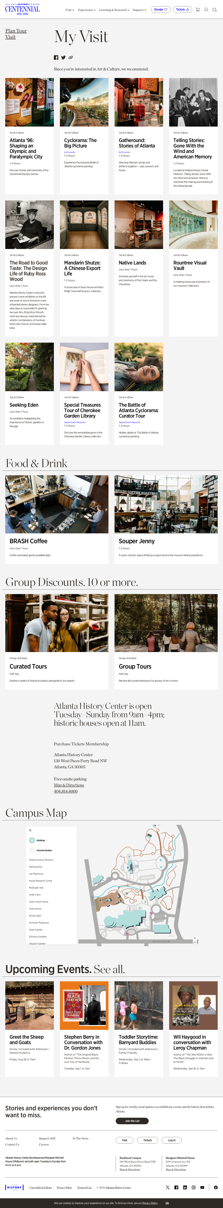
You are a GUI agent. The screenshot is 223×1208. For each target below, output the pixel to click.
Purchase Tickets (69, 743)
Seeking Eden (24, 405)
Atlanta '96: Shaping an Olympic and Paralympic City (26, 148)
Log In (172, 1140)
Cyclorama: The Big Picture (80, 143)
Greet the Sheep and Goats (27, 1039)
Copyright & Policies (41, 1187)
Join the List (132, 1121)
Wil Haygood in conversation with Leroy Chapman (192, 1042)
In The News (80, 1138)
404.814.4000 (66, 791)
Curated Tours (28, 666)
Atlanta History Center (118, 1187)
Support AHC (47, 1138)
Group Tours (135, 666)
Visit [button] (68, 10)
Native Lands (132, 262)
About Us (11, 1138)
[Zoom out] (195, 942)
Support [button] (138, 10)
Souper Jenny (137, 541)
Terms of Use (84, 1187)
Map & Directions (69, 785)
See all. (109, 969)
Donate (159, 9)
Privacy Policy (149, 1203)
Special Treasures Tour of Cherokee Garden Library (82, 410)
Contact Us (12, 1144)
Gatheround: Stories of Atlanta (137, 143)
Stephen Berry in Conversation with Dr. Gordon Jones (83, 1042)
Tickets (180, 9)
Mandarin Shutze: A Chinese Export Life (82, 268)
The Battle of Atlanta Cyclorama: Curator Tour (139, 410)
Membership (97, 743)
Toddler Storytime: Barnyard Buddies (138, 1039)
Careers (44, 1144)
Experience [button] (85, 10)
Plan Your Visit (16, 33)
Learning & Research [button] (113, 10)
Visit (124, 1140)
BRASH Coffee (28, 541)
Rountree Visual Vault (189, 265)
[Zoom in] (195, 938)
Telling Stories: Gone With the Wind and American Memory (192, 148)
